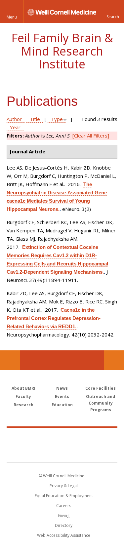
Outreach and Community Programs (100, 403)
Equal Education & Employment (64, 495)
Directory (63, 525)
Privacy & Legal (64, 486)
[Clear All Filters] (90, 135)
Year (15, 127)
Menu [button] (12, 17)
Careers (63, 505)
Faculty (23, 396)
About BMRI (23, 388)
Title (35, 119)
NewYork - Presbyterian (62, 452)
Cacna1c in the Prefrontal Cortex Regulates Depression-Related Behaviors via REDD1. (54, 318)
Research (23, 405)
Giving (63, 515)
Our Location (10, 360)
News (62, 388)
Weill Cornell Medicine (62, 438)
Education (62, 405)
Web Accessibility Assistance (63, 535)
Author (14, 119)
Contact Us (114, 360)
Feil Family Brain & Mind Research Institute (62, 51)
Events (62, 396)
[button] (112, 11)
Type (57, 119)
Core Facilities (100, 388)
